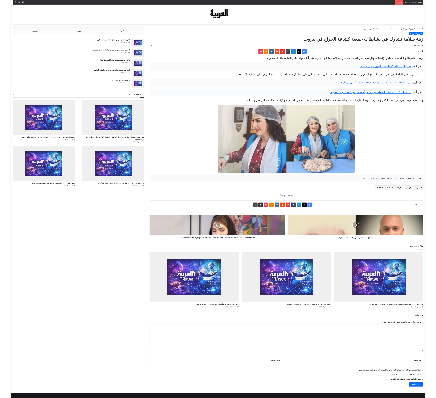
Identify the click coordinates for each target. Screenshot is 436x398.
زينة (398, 187)
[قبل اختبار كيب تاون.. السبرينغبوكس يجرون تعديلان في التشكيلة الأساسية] (113, 163)
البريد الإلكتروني (417, 360)
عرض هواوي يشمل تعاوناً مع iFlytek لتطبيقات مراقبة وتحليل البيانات (216, 304)
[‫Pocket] (260, 51)
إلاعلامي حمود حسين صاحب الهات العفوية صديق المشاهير (111, 50)
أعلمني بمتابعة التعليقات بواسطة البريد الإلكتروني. (406, 374)
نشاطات (378, 187)
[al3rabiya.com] (218, 14)
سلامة (389, 187)
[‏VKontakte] (271, 51)
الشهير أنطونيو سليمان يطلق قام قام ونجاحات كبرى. (113, 40)
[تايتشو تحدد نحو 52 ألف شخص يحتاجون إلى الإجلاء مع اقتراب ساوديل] (44, 163)
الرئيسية (419, 29)
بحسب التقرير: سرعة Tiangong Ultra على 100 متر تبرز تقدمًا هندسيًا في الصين (396, 304)
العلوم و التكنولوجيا (409, 29)
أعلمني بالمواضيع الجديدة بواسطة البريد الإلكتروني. (405, 379)
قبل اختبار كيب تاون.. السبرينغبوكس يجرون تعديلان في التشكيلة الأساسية (120, 183)
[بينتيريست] (282, 51)
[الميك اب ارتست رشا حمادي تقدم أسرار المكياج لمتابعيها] (138, 73)
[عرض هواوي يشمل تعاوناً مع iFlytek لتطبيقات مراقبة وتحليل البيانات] (194, 277)
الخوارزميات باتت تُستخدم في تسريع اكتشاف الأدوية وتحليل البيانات (309, 304)
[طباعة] (255, 205)
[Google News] (286, 195)
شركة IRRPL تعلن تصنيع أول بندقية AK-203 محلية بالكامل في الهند (376, 82)
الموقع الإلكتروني (275, 360)
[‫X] (299, 51)
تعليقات (35, 31)
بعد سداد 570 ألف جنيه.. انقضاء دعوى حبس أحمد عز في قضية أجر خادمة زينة (370, 92)
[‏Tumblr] (288, 51)
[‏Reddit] (277, 51)
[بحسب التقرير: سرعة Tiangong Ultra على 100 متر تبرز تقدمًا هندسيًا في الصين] (378, 277)
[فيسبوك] (304, 51)
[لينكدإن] (293, 51)
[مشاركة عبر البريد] (260, 205)
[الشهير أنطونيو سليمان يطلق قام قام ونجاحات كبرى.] (138, 43)
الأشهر (122, 31)
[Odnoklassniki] (266, 51)
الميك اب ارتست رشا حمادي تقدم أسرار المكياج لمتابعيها (112, 70)
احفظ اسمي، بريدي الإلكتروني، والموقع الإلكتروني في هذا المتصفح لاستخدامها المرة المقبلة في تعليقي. (389, 370)
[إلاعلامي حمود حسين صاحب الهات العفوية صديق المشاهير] (138, 53)
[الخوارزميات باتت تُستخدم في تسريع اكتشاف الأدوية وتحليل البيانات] (286, 277)
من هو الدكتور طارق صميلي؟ (120, 80)
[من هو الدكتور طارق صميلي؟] (138, 83)
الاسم (421, 351)
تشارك (417, 187)
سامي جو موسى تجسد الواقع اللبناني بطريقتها (115, 60)
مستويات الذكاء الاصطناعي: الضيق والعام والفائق (385, 66)
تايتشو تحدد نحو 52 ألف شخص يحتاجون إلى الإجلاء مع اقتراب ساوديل (52, 183)
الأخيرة (78, 31)
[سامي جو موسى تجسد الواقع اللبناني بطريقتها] (138, 63)
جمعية (407, 187)
